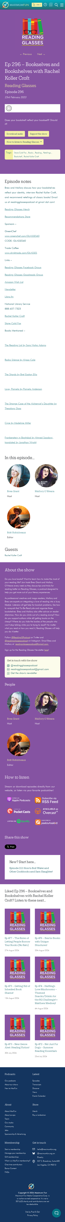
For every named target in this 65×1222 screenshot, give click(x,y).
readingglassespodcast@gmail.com (30, 669)
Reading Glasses (20, 85)
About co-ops (10, 1115)
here (46, 650)
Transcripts (36, 1085)
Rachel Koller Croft (15, 316)
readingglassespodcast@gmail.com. (32, 644)
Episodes (36, 1081)
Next (41, 54)
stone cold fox (20, 153)
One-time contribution (13, 1165)
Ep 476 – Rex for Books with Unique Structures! (47, 942)
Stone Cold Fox (13, 323)
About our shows (11, 1085)
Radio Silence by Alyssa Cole (20, 360)
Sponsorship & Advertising (15, 1134)
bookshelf (18, 157)
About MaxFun (10, 1111)
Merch (34, 1111)
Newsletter (10, 289)
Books (31, 153)
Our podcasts (10, 1081)
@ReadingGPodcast (20, 637)
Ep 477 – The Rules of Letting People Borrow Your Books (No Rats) (17, 942)
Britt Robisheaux (16, 532)
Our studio (9, 1123)
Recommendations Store (17, 217)
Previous (26, 54)
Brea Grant (13, 491)
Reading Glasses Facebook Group (23, 267)
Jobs (6, 1130)
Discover (35, 1088)
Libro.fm (9, 297)
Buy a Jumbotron (39, 1115)
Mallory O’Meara (44, 491)
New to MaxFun (11, 1088)
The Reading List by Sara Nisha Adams (25, 345)
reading (38, 153)
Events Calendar (39, 1096)
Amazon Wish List (14, 282)
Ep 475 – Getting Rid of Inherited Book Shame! (17, 989)
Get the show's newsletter (24, 673)
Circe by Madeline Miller (18, 423)
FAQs (7, 1172)
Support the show (38, 134)
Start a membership (12, 1149)
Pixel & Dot (35, 1212)
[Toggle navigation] (62, 5)
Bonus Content (10, 1168)
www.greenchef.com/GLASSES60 (22, 236)
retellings (47, 153)
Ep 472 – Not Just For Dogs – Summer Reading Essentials (46, 1047)
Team (7, 1119)
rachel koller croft (31, 157)
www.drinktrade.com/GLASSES (21, 253)
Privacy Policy (32, 1215)
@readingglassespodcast (16, 641)
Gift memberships (12, 1157)
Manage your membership (15, 1153)
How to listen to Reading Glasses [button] (23, 142)
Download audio (15, 134)
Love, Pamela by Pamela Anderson (23, 389)
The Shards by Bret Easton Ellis (21, 374)
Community (9, 1127)
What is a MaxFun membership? (17, 1161)
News (34, 1092)
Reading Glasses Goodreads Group (24, 275)
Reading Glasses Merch (17, 209)
